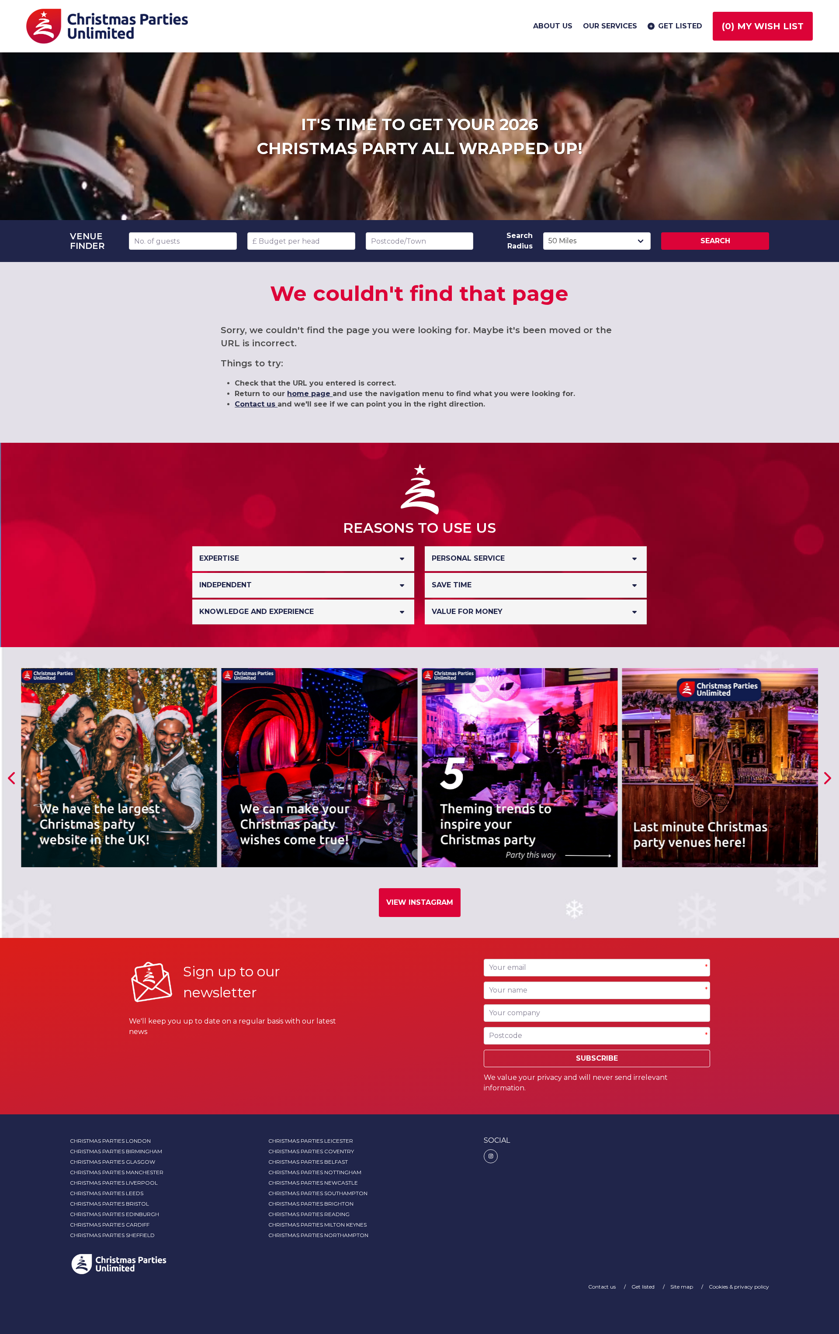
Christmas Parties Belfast (308, 1161)
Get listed (680, 26)
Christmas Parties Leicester (310, 1141)
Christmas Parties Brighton (311, 1203)
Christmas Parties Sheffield (112, 1235)
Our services (610, 26)
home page (310, 394)
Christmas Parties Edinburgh (114, 1214)
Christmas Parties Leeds (106, 1193)
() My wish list (763, 26)
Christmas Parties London (110, 1141)
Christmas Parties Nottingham (314, 1172)
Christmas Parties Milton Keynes (317, 1224)
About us (552, 26)
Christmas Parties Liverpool (114, 1182)
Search (715, 241)
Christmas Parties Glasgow (112, 1161)
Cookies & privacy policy (739, 1286)
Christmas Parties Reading (309, 1214)
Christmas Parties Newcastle (313, 1182)
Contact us (256, 404)
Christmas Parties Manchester (116, 1172)
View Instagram (419, 902)
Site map (682, 1286)
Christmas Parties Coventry (311, 1151)
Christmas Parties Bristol (109, 1203)
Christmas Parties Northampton (318, 1235)
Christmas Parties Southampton (317, 1193)
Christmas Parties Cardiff (109, 1224)
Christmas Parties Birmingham (116, 1151)
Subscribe (597, 1058)
